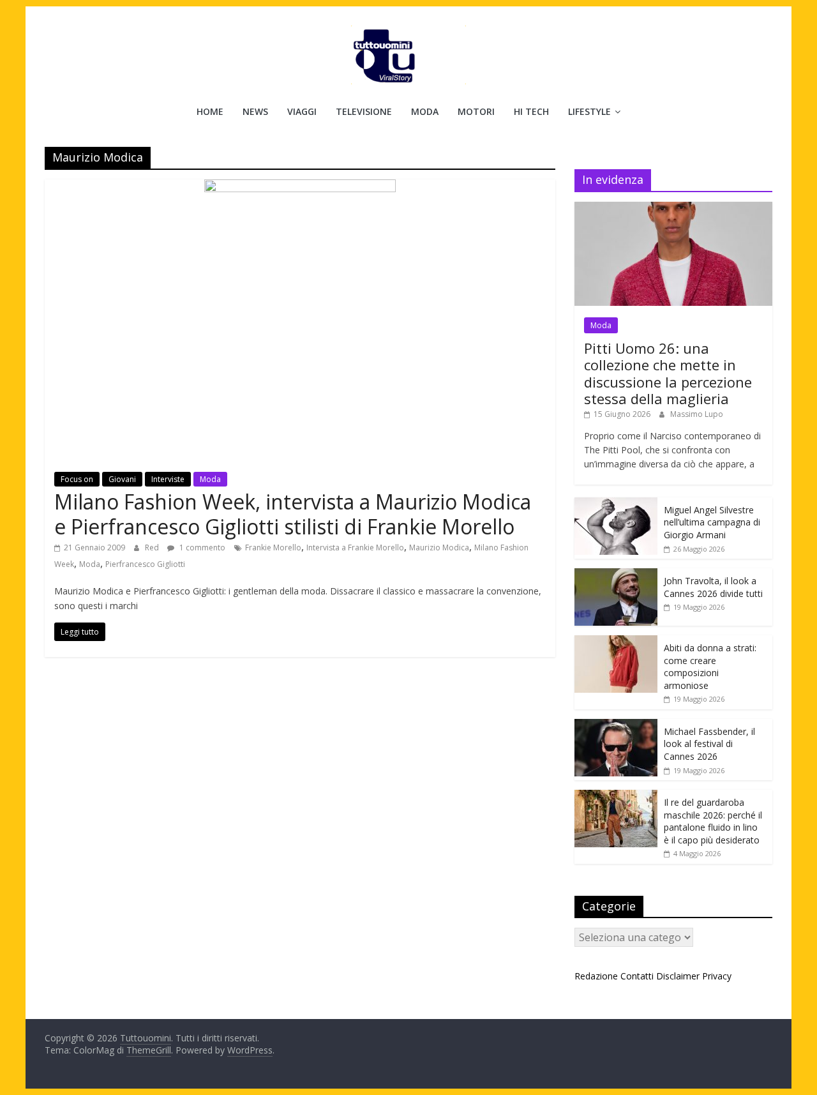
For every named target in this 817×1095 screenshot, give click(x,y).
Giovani (122, 479)
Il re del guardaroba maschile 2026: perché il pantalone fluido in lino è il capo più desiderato (713, 821)
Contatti (637, 976)
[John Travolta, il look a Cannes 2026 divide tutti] (615, 575)
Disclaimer (678, 976)
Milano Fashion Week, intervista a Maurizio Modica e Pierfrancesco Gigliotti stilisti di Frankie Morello (292, 514)
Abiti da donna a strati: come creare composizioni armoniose (710, 666)
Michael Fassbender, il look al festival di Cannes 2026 (709, 743)
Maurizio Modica (439, 547)
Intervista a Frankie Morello (355, 547)
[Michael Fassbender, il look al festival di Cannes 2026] (615, 726)
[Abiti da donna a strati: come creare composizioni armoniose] (615, 642)
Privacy (716, 976)
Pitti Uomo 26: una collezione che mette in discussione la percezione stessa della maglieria (668, 373)
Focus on (77, 479)
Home (210, 111)
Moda (424, 111)
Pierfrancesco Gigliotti (145, 564)
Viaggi (302, 111)
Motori (476, 111)
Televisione (364, 111)
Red (153, 547)
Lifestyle (589, 111)
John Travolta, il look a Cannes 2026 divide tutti (713, 587)
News (255, 111)
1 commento (201, 547)
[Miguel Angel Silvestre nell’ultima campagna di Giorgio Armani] (615, 504)
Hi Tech (531, 111)
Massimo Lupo (696, 414)
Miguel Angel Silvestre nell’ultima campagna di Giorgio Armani (712, 522)
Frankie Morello (273, 547)
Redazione (596, 976)
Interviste (167, 479)
